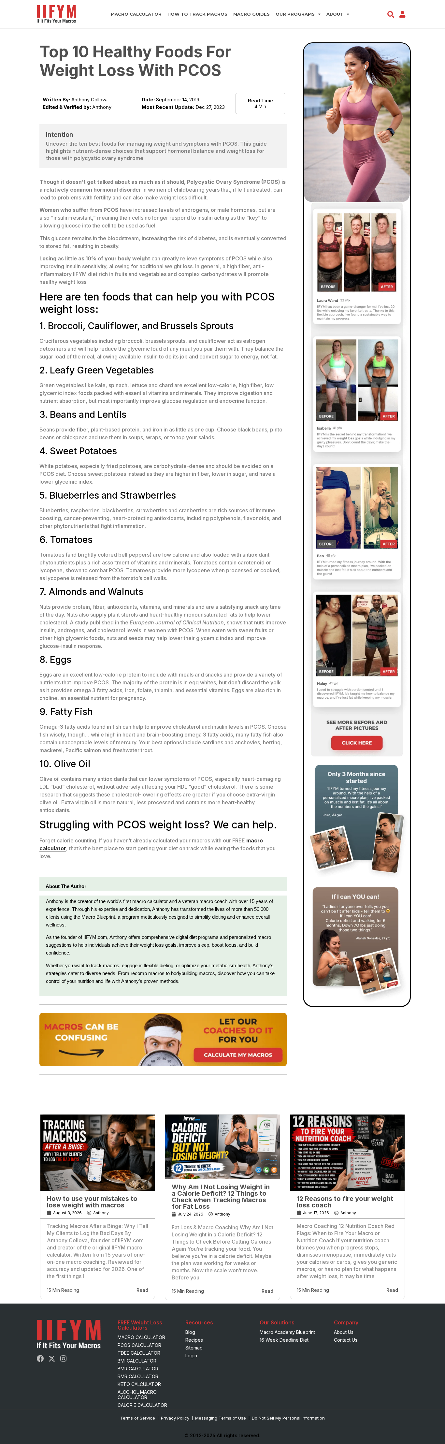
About (334, 14)
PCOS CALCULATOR (139, 1345)
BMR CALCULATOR (138, 1368)
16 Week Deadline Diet (284, 1340)
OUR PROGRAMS (295, 14)
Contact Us (345, 1340)
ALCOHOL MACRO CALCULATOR (137, 1394)
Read (142, 1290)
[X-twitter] (51, 1358)
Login (191, 1355)
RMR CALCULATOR (138, 1376)
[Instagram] (63, 1358)
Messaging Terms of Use (220, 1418)
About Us (343, 1332)
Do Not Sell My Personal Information (288, 1418)
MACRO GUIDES (251, 14)
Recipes (194, 1340)
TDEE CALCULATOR (139, 1353)
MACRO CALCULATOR (136, 14)
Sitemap (194, 1347)
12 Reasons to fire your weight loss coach (345, 1202)
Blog (190, 1332)
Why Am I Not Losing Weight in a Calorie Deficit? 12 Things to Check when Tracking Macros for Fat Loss (221, 1196)
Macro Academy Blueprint (287, 1332)
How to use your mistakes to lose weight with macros (92, 1202)
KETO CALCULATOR (139, 1384)
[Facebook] (40, 1358)
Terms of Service (137, 1418)
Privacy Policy (175, 1418)
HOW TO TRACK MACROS (197, 14)
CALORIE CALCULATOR (142, 1405)
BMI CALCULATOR (137, 1361)
